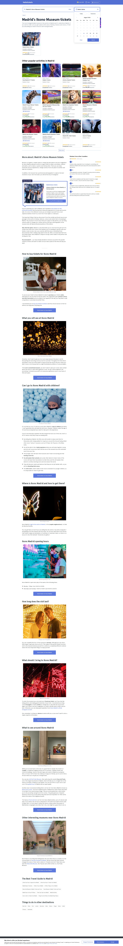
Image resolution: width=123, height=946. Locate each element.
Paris (33, 906)
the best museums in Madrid (39, 860)
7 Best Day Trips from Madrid (43, 892)
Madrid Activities (53, 892)
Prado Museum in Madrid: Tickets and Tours (52, 889)
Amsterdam (30, 909)
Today (81, 13)
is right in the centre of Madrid (37, 524)
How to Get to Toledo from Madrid (30, 895)
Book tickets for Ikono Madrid (44, 310)
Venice (59, 906)
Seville (63, 906)
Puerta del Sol (32, 800)
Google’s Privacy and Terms (51, 943)
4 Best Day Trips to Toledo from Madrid (48, 882)
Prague (55, 906)
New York (24, 906)
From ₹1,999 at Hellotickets (56, 201)
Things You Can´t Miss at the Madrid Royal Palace (48, 895)
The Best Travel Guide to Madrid (37, 878)
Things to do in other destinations (38, 902)
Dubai (46, 906)
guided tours (31, 784)
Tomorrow (93, 13)
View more (61, 150)
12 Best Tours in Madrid (38, 885)
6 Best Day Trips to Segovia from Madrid (31, 882)
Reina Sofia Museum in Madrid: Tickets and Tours (32, 889)
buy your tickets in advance (40, 303)
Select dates (81, 9)
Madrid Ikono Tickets (51, 184)
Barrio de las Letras (27, 789)
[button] (31, 44)
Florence (24, 909)
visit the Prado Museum (35, 779)
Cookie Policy (41, 943)
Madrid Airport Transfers (27, 885)
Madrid (24, 15)
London (36, 906)
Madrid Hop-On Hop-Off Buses (29, 892)
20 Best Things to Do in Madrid (51, 885)
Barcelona (42, 906)
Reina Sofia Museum (32, 863)
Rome (29, 906)
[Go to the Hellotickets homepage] (28, 2)
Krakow (50, 906)
